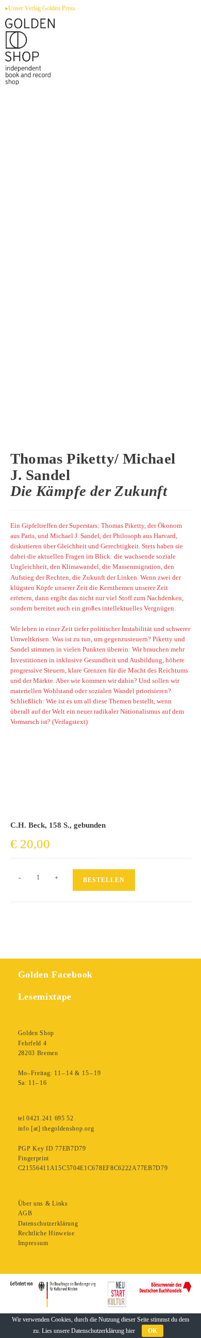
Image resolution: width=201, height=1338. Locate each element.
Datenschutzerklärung (48, 1223)
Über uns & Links (43, 1203)
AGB (25, 1213)
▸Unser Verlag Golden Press (40, 8)
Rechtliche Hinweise (46, 1233)
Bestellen (104, 880)
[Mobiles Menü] (179, 70)
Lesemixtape (45, 996)
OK (152, 1330)
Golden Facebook (55, 974)
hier (130, 1330)
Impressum (33, 1243)
